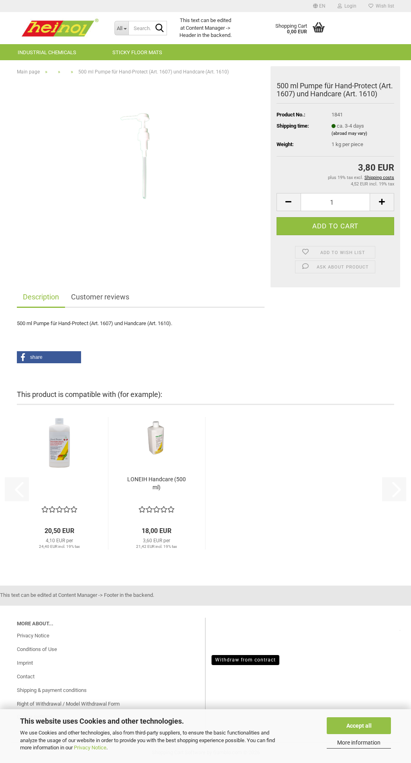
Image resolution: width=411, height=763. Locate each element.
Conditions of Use (37, 649)
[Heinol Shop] (59, 28)
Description (41, 297)
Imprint (25, 663)
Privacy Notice (90, 748)
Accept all (359, 725)
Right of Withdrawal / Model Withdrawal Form (68, 704)
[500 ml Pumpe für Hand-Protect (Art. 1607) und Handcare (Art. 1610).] (140, 172)
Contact (26, 676)
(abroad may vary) (349, 133)
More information (358, 742)
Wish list (383, 6)
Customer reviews (100, 297)
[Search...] (159, 28)
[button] (319, 6)
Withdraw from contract (245, 660)
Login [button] (349, 6)
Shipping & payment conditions (52, 690)
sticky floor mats (137, 52)
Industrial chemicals (47, 52)
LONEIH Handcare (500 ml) (156, 483)
